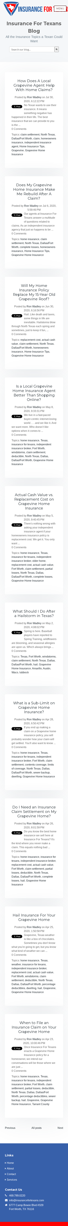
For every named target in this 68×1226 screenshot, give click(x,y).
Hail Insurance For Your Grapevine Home (34, 917)
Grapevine (18, 150)
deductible (18, 456)
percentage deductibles (33, 1096)
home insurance (29, 239)
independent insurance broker (38, 860)
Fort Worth (38, 448)
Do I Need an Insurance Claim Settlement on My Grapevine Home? (34, 811)
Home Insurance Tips (31, 146)
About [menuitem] (10, 1168)
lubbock (24, 672)
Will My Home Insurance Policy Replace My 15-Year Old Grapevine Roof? (34, 292)
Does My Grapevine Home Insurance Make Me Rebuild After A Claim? (34, 192)
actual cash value (43, 564)
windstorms (18, 452)
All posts (37, 1128)
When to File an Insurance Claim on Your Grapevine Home (34, 1027)
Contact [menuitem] (11, 1174)
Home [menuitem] (10, 1162)
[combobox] (31, 49)
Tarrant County (40, 1104)
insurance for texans (23, 444)
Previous (10, 1128)
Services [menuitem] (12, 1179)
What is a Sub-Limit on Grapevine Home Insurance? (34, 707)
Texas (44, 440)
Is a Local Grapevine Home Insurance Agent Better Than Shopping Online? (34, 393)
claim (36, 138)
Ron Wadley (34, 97)
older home (39, 560)
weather (16, 964)
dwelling (16, 776)
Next (60, 1128)
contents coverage (35, 764)
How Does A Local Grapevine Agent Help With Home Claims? (34, 85)
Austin (46, 668)
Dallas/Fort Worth (22, 138)
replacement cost (30, 339)
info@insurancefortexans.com (26, 1200)
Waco (15, 672)
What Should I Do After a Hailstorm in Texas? (34, 613)
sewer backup (41, 772)
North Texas (48, 134)
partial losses (32, 1088)
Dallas (44, 456)
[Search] (56, 49)
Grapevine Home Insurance (28, 255)
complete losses (29, 247)
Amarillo (37, 668)
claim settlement (29, 134)
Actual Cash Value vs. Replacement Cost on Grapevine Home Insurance (34, 501)
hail (35, 664)
